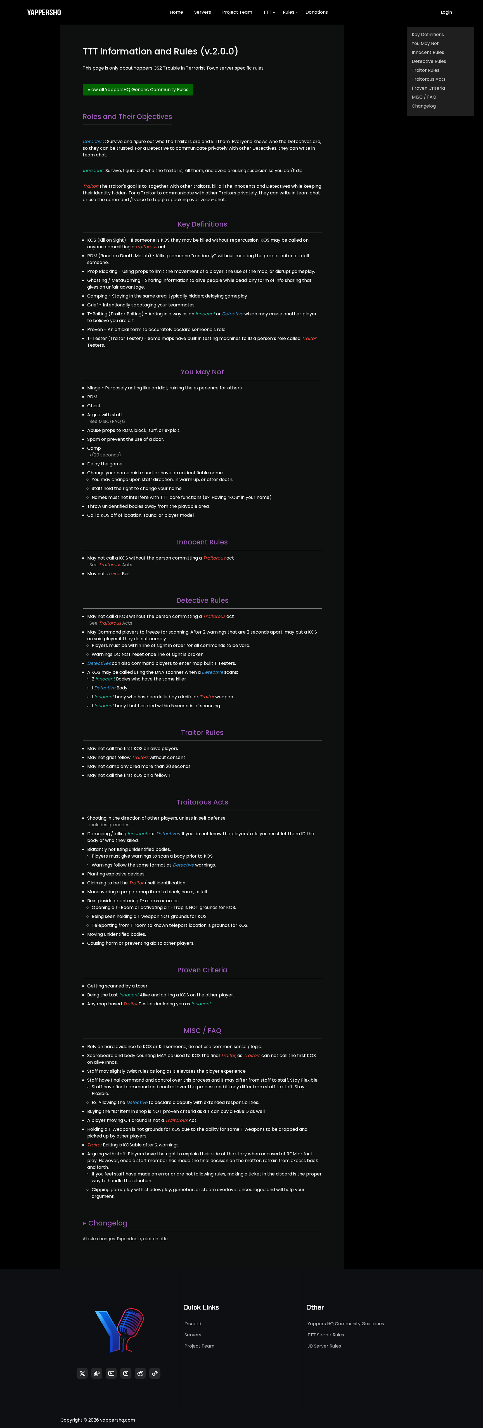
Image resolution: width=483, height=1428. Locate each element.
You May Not (425, 43)
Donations (317, 12)
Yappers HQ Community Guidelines (345, 1323)
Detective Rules (429, 61)
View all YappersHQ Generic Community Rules (137, 89)
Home (176, 12)
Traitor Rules (425, 70)
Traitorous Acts (429, 79)
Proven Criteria (428, 88)
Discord (192, 1323)
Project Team (237, 12)
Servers (202, 12)
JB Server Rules (324, 1346)
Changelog (424, 106)
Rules (288, 12)
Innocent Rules (428, 52)
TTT (267, 12)
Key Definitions (428, 34)
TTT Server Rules (325, 1335)
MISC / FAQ (424, 97)
